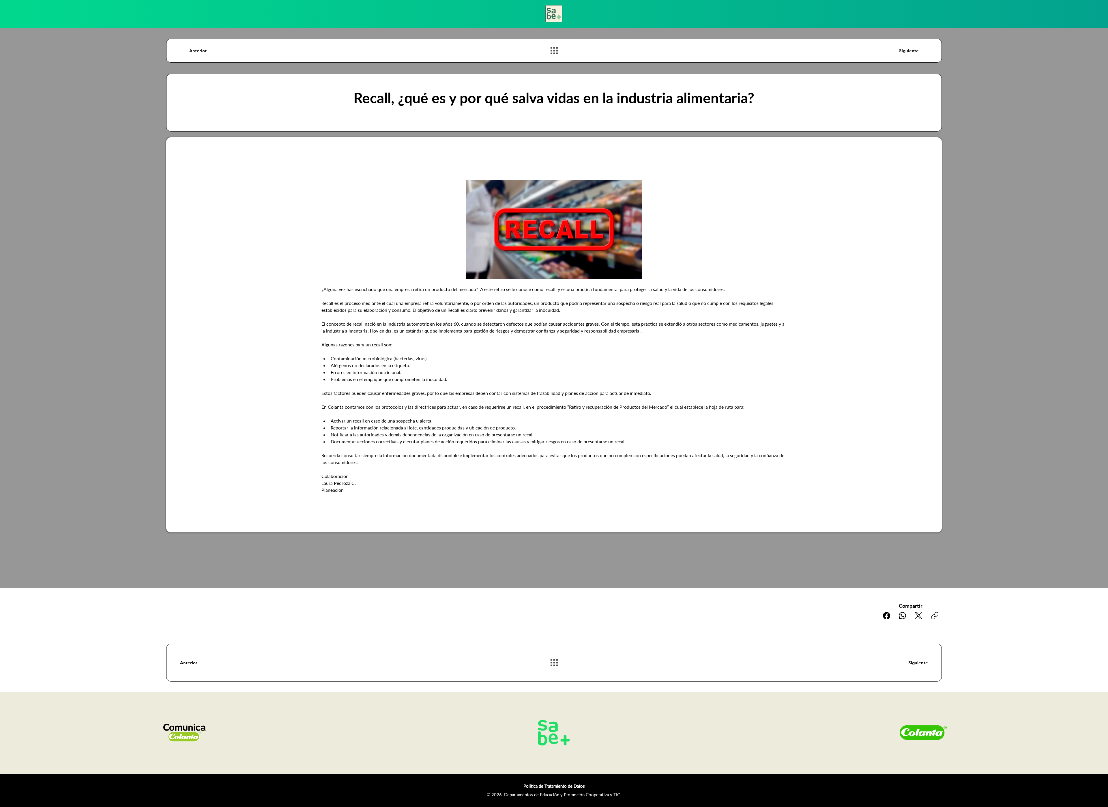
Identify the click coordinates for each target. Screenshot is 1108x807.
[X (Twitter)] (918, 615)
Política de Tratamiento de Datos (554, 786)
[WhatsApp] (902, 615)
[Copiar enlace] (934, 615)
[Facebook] (886, 615)
